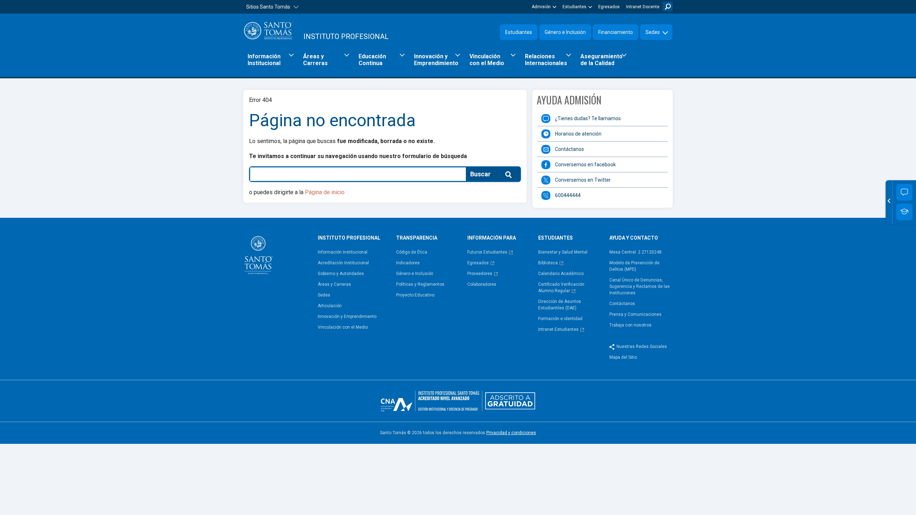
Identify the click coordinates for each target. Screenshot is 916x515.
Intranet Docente (642, 6)
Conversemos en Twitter (583, 180)
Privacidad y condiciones (511, 432)
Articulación (330, 305)
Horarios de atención (578, 134)
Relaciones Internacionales (546, 60)
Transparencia (416, 238)
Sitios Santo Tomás (268, 7)
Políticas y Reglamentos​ (420, 284)
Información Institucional (264, 60)
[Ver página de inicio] (268, 30)
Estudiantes (574, 6)
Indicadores (408, 262)
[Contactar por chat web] (904, 192)
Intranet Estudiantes (558, 329)
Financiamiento (615, 32)
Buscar (668, 6)
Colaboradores (481, 284)
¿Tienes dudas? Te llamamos (588, 118)
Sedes (652, 32)
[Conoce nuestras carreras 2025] (904, 211)
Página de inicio (325, 192)
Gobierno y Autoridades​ (341, 273)
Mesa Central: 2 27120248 (635, 252)
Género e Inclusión (565, 32)
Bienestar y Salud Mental (563, 252)
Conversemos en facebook (585, 164)
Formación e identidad (560, 318)
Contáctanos (569, 149)
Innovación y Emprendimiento (436, 60)
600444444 (568, 195)
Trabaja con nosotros (630, 325)
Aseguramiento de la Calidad (601, 60)
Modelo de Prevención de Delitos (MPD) (634, 266)
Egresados (609, 6)
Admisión (541, 6)
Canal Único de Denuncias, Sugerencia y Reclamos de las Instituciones (639, 286)
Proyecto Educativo (415, 295)
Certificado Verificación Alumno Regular (561, 287)
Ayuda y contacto (633, 238)
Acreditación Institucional (343, 262)
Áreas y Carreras (315, 60)
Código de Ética (411, 252)
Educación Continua (372, 60)
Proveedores (479, 273)
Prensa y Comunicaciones (635, 314)
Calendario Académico (561, 273)
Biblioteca (548, 262)
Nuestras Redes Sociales (642, 346)
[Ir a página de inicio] (277, 255)
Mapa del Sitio (623, 357)
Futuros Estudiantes (487, 252)
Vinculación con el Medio (486, 60)
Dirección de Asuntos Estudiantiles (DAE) (559, 304)
